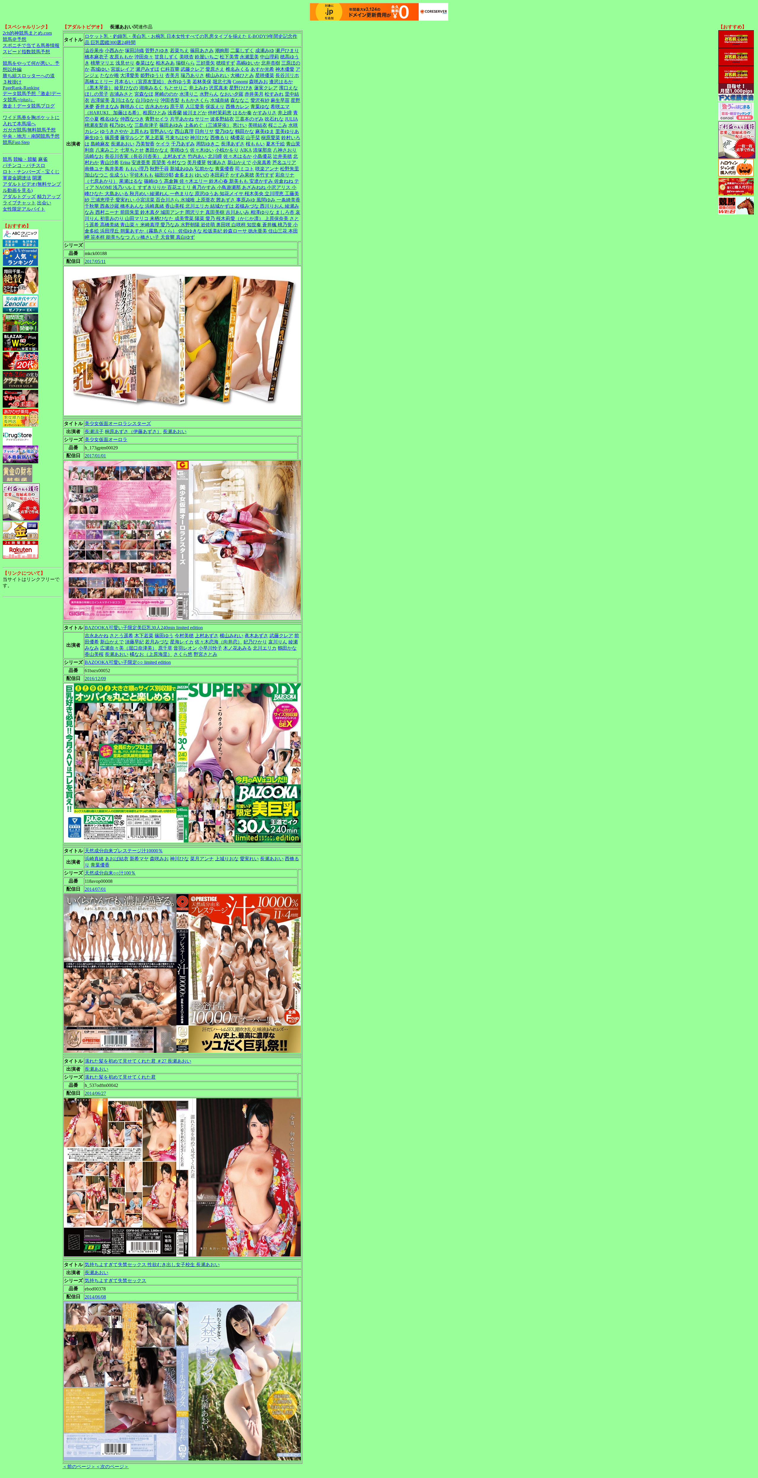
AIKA (246, 150)
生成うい (119, 174)
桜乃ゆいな (121, 125)
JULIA (291, 118)
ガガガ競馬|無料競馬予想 (29, 129)
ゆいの (202, 174)
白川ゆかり (147, 100)
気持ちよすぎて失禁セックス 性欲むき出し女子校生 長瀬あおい (152, 1264)
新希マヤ (139, 858)
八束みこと (107, 150)
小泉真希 (261, 162)
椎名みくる (237, 69)
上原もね (139, 131)
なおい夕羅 (231, 94)
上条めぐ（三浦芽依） (208, 125)
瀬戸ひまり (287, 50)
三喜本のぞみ (249, 118)
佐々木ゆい (202, 150)
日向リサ (204, 131)
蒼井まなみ (107, 106)
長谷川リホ (287, 75)
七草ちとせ (132, 150)
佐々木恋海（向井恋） (218, 641)
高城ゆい (100, 69)
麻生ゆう (94, 137)
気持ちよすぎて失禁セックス (115, 1280)
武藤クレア (192, 69)
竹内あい (197, 156)
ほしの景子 (96, 94)
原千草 (177, 106)
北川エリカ (265, 648)
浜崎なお (94, 156)
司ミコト (244, 168)
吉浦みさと (121, 94)
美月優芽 (196, 162)
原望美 (159, 162)
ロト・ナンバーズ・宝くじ (31, 171)
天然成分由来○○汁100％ (110, 872)
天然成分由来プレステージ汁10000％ (124, 850)
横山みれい (217, 75)
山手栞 (253, 137)
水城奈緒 (219, 100)
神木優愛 (284, 69)
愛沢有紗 (259, 100)
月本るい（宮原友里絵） (140, 81)
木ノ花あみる (237, 648)
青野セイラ (157, 118)
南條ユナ (94, 168)
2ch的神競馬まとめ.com (27, 33)
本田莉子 (219, 174)
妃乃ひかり (255, 641)
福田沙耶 (164, 174)
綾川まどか (195, 112)
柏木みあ (165, 62)
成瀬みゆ (264, 50)
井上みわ (198, 87)
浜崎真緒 (94, 858)
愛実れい (249, 858)
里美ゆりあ (287, 131)
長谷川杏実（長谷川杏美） (133, 156)
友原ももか (121, 56)
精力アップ (49, 196)
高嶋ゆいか (248, 62)
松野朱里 (289, 168)
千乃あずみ (183, 143)
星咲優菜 (264, 75)
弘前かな (204, 168)
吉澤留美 (100, 100)
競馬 (7, 159)
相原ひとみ (154, 112)
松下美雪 (229, 56)
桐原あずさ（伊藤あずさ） (133, 431)
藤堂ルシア (132, 137)
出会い (44, 202)
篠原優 (112, 137)
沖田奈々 (143, 56)
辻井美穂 (282, 156)
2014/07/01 (95, 889)
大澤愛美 (129, 75)
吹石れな (274, 118)
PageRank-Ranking (21, 87)
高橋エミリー (99, 81)
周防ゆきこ (208, 143)
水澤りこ (188, 94)
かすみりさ (265, 112)
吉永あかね (157, 106)
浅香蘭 (175, 112)
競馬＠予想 (14, 39)
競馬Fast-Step (16, 142)
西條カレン (237, 106)
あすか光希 (262, 69)
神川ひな (199, 137)
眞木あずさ (256, 635)
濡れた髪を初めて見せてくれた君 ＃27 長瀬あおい (138, 1061)
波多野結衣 (222, 118)
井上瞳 (285, 112)
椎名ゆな (109, 118)
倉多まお (184, 174)
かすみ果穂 (242, 174)
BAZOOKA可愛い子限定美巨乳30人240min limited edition (144, 627)
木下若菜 (143, 635)
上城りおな (227, 858)
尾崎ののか (166, 94)
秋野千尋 (159, 168)
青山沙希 (109, 162)
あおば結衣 (117, 858)
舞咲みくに (132, 106)
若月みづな (157, 641)
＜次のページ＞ (112, 1466)
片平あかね (182, 118)
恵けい (240, 125)
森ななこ (239, 100)
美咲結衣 (257, 125)
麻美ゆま (264, 131)
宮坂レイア (122, 69)
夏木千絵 (275, 143)
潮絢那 (222, 50)
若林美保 (201, 81)
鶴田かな (244, 131)
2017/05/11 (95, 261)
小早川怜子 (210, 648)
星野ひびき (241, 87)
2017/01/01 (95, 455)
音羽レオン (185, 648)
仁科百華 (169, 69)
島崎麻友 (100, 143)
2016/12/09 (95, 678)
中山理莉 (269, 56)
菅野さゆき (157, 50)
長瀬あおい (122, 143)
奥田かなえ (157, 150)
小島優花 (262, 156)
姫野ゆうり (152, 75)
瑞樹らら (185, 62)
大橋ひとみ (242, 75)
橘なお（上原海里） (151, 654)
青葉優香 (224, 168)
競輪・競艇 (25, 159)
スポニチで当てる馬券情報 (31, 45)
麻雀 (43, 159)
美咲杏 (186, 56)
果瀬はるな (131, 181)
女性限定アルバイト (24, 209)
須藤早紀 (134, 641)
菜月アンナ (202, 858)
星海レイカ (182, 641)
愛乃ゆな (224, 131)
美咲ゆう (179, 150)
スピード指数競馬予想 (26, 51)
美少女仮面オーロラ (106, 439)
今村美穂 (184, 635)
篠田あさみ (202, 50)
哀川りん (277, 641)
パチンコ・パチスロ (24, 165)
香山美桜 (94, 654)
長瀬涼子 (94, 431)
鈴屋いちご (207, 56)
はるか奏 (242, 112)
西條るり (219, 137)
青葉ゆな (259, 106)
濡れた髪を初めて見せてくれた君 (120, 1077)
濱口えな (288, 87)
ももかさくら (195, 100)
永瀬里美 (249, 56)
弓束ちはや (177, 137)
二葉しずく (242, 50)
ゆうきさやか (114, 131)
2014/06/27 (95, 1093)
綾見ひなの (126, 87)
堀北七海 (222, 81)
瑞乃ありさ (192, 75)
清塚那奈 (262, 150)
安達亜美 (140, 162)
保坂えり (214, 106)
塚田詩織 (134, 50)
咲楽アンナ (267, 168)
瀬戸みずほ (147, 69)
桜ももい (255, 143)
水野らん (209, 94)
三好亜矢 (205, 62)
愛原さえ (214, 69)
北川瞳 (215, 156)
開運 (37, 177)
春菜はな (145, 62)
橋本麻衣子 (96, 56)
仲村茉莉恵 (220, 112)
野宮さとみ (205, 654)
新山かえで (239, 162)
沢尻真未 (218, 87)
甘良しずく (166, 56)
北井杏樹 (270, 62)
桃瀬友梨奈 (96, 125)
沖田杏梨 (169, 100)
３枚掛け (12, 81)
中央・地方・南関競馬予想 (31, 136)
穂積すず (225, 62)
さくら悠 (183, 654)
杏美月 (172, 75)
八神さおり (285, 150)
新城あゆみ (182, 168)
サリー (202, 118)
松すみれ (274, 94)
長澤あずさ (233, 143)
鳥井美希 (114, 168)
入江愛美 (194, 106)
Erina (125, 162)
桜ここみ (277, 125)
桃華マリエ (102, 62)
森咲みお (258, 81)
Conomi (240, 81)
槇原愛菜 (270, 137)
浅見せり (124, 62)
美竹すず (264, 174)
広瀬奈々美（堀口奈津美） (128, 648)
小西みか (114, 50)
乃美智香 (145, 143)
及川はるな (122, 100)
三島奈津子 (146, 125)
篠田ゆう (164, 635)
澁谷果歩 (94, 50)
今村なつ (176, 162)
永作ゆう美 (179, 81)
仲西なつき (132, 118)
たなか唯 (109, 75)
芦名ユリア (284, 162)
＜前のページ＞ (79, 1466)
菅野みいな (162, 131)
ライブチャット (19, 202)
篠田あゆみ (171, 125)
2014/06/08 (95, 1296)
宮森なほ (143, 94)
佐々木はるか (237, 156)
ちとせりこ (176, 87)
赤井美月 (254, 94)
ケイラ (163, 143)
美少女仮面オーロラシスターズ (118, 423)
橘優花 (237, 137)
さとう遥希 (121, 635)
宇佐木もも (141, 174)
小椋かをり (227, 150)
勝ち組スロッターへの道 (29, 75)
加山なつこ (96, 174)
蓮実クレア (266, 87)
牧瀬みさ (216, 162)
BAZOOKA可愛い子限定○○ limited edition (128, 662)
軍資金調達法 (17, 177)
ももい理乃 (137, 168)
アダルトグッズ (19, 196)
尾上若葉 (154, 137)
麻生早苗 (280, 100)
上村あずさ (175, 156)
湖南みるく (151, 87)
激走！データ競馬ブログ (29, 105)
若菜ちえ (179, 50)
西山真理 (184, 131)
